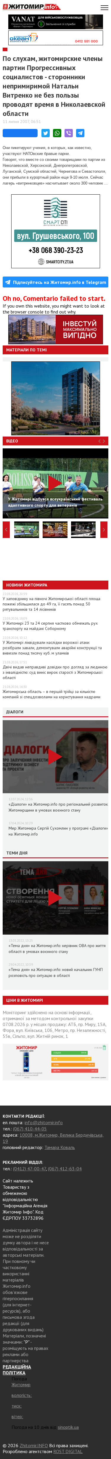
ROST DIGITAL (68, 1451)
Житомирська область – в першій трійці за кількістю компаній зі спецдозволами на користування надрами (51, 694)
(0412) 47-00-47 (29, 1169)
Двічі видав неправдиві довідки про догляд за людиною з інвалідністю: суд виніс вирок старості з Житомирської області (55, 672)
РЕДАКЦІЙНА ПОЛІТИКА (17, 1370)
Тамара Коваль (59, 1147)
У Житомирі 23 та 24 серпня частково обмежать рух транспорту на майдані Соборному (50, 626)
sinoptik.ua (68, 1427)
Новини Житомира (26, 585)
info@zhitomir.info (44, 1122)
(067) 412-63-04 (65, 1169)
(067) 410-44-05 (30, 1129)
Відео (12, 441)
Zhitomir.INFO (34, 1445)
